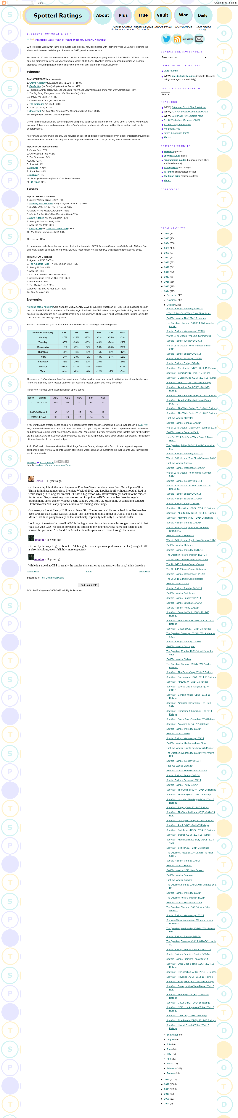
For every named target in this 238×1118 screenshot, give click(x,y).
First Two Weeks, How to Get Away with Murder (189, 748)
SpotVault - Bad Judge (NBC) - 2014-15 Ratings (190, 830)
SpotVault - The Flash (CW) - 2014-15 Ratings (189, 672)
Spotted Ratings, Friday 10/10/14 (183, 607)
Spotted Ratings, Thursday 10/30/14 (184, 308)
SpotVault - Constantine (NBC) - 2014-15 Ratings (191, 368)
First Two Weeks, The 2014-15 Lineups (186, 318)
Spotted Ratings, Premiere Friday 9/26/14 (187, 959)
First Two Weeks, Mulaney (179, 545)
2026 (167, 233)
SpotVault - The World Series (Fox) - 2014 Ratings (191, 408)
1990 (167, 1103)
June (169, 1049)
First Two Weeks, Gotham (179, 880)
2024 (167, 243)
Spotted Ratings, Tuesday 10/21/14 (184, 481)
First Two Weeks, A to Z (177, 583)
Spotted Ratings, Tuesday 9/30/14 (183, 936)
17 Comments (47, 462)
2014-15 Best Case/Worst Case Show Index (188, 313)
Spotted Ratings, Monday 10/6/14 (183, 860)
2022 (167, 253)
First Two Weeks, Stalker (178, 659)
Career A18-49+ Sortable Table (187, 116)
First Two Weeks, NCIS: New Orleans (185, 870)
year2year (66, 465)
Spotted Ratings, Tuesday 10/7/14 (183, 761)
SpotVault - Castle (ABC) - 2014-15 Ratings (188, 1002)
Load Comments (88, 585)
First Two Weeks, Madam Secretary (184, 902)
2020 (167, 262)
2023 (167, 248)
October (171, 305)
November (172, 300)
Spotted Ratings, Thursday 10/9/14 (183, 729)
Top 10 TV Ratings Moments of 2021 (182, 120)
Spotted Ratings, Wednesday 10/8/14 (185, 738)
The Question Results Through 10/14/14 (186, 555)
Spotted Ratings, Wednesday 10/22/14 (185, 468)
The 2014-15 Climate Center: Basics (184, 579)
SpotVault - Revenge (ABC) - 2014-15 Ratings (189, 977)
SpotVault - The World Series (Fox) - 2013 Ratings (191, 413)
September (172, 1034)
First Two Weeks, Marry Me (179, 418)
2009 (167, 1099)
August (170, 1039)
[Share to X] (63, 461)
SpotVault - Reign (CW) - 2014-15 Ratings (187, 807)
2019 (167, 267)
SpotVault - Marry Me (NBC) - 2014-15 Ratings (189, 518)
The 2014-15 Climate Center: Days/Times (187, 559)
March (170, 1063)
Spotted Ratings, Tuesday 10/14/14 (184, 588)
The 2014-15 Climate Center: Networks (186, 569)
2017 (167, 277)
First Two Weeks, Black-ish (179, 766)
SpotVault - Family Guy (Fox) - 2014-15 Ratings (190, 981)
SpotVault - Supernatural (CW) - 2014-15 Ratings (191, 677)
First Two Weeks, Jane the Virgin (182, 432)
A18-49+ (143, 425)
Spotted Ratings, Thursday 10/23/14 (184, 453)
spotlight (39, 465)
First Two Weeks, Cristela (179, 463)
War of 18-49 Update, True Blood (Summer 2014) (191, 458)
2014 (167, 291)
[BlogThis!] (60, 461)
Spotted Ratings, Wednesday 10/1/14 (185, 915)
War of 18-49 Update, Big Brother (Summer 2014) (191, 540)
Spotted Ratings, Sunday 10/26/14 (183, 354)
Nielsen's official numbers (40, 307)
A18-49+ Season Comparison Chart (190, 111)
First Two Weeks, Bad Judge (180, 593)
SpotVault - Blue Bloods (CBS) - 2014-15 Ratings (191, 1020)
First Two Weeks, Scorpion (179, 875)
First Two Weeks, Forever (179, 865)
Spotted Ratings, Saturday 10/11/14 (184, 603)
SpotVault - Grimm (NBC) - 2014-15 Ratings (188, 373)
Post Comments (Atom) (52, 577)
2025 (167, 238)
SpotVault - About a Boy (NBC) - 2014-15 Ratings (191, 513)
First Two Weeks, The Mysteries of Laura (186, 770)
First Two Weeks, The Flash (180, 535)
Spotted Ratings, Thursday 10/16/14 (184, 550)
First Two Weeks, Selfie (178, 733)
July (169, 1044)
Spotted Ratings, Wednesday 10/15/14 (185, 574)
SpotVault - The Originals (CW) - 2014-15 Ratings (191, 790)
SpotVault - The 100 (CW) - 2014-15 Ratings (188, 382)
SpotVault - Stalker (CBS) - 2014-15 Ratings (188, 835)
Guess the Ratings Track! (176, 133)
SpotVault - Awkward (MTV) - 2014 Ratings (187, 724)
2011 (167, 1089)
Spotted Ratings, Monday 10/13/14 (183, 641)
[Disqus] (88, 521)
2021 (167, 257)
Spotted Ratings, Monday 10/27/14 (183, 423)
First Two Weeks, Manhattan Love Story (186, 743)
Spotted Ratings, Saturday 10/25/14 (184, 358)
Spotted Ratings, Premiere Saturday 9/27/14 (188, 949)
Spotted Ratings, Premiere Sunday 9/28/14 (188, 954)
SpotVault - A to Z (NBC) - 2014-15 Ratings (187, 825)
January (171, 1073)
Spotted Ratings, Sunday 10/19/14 (183, 494)
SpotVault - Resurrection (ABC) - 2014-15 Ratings (191, 972)
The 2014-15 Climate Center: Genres (185, 564)
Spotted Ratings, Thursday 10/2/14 (183, 893)
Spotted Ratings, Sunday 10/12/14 (183, 598)
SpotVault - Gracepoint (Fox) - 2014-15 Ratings (190, 820)
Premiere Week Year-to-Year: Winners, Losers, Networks (70, 40)
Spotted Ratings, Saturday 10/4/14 (183, 780)
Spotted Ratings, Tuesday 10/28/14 (184, 341)
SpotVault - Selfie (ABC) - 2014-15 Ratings (187, 848)
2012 (167, 1084)
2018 (167, 272)
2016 (167, 282)
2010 (167, 1094)
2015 (167, 286)
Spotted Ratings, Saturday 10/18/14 (184, 498)
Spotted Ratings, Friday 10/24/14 (183, 363)
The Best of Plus (172, 129)
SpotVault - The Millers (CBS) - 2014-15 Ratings (190, 508)
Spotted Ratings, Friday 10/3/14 (182, 785)
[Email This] (56, 461)
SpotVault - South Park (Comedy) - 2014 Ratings (190, 719)
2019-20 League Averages (177, 124)
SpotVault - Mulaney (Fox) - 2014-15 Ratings (188, 794)
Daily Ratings (171, 70)
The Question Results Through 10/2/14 (185, 897)
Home (89, 571)
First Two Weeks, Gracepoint (180, 646)
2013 (167, 1079)
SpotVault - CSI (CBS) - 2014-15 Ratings (186, 1015)
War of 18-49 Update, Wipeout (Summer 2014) (189, 336)
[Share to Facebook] (67, 461)
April (169, 1059)
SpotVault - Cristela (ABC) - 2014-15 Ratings (188, 629)
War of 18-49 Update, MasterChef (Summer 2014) (191, 427)
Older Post (144, 571)
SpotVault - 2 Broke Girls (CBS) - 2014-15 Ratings (191, 378)
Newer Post (33, 571)
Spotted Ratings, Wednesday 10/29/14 (185, 331)
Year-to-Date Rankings (184, 76)
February (171, 1068)
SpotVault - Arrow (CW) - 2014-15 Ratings (187, 682)
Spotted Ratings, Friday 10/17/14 (183, 503)
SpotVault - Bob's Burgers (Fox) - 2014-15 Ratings (191, 395)
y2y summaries (52, 465)
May (169, 1054)
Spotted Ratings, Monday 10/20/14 (183, 522)
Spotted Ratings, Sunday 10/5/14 (183, 775)
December (172, 295)
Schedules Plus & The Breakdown (189, 107)
